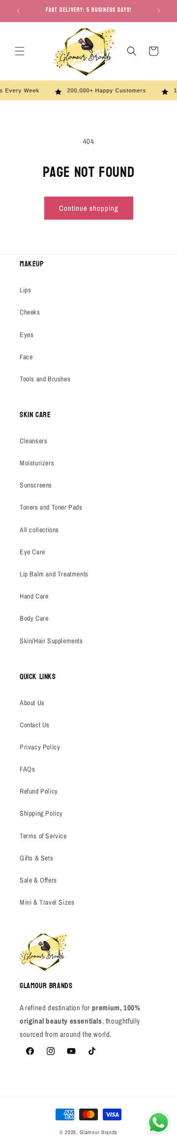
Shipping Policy (41, 813)
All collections (39, 529)
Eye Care (32, 551)
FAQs (27, 769)
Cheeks (30, 312)
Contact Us (35, 724)
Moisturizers (37, 462)
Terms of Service (43, 835)
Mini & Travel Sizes (47, 902)
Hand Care (34, 596)
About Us (32, 702)
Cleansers (33, 440)
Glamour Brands (99, 1132)
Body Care (34, 618)
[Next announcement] (159, 11)
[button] (19, 51)
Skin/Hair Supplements (51, 640)
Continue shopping (88, 208)
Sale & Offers (38, 880)
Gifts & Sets (36, 858)
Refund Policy (39, 791)
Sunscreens (36, 485)
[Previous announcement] (18, 11)
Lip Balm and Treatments (54, 574)
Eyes (26, 334)
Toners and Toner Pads (51, 507)
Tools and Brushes (45, 378)
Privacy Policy (40, 746)
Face (26, 356)
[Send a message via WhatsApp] (158, 1122)
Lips (25, 289)
